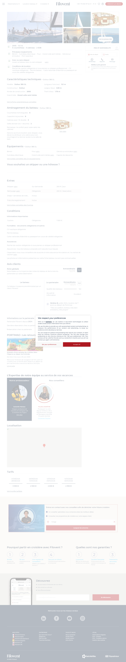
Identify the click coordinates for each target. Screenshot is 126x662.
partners (49, 322)
